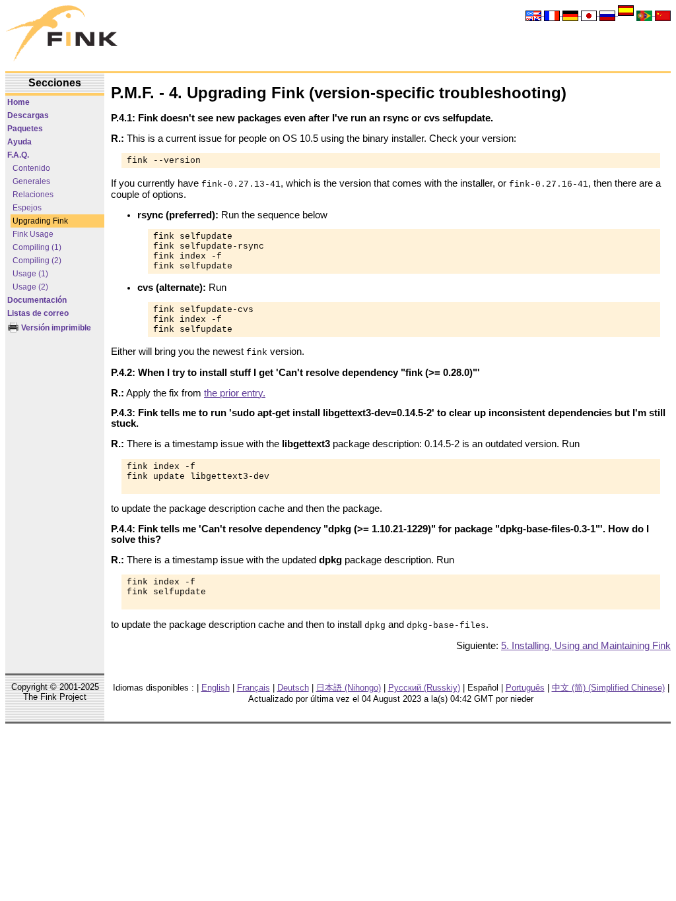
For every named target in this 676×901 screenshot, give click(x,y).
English (215, 688)
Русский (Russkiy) (424, 688)
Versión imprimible (55, 327)
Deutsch (293, 688)
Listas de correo (38, 313)
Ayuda (19, 141)
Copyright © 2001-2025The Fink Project (55, 692)
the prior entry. (234, 393)
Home (18, 102)
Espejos (27, 207)
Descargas (28, 115)
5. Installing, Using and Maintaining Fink (586, 645)
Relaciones (33, 194)
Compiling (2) (37, 260)
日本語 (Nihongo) (348, 688)
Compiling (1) (37, 247)
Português (525, 688)
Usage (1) (30, 273)
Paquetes (25, 128)
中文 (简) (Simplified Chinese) (608, 688)
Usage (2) (30, 287)
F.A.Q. (18, 155)
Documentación (37, 300)
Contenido (31, 168)
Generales (31, 181)
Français (253, 688)
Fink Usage (33, 234)
